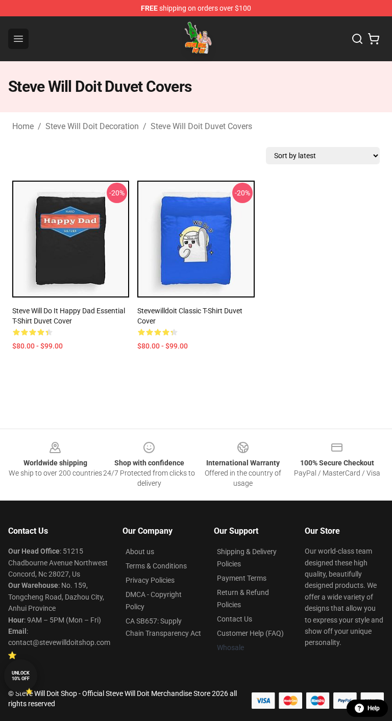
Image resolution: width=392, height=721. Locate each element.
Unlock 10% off (21, 675)
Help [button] (374, 708)
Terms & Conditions (156, 566)
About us (140, 552)
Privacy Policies (150, 580)
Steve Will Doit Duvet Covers (201, 126)
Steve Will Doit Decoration (92, 126)
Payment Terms (241, 578)
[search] (357, 39)
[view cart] (374, 39)
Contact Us (234, 619)
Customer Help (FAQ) (250, 633)
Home (23, 126)
